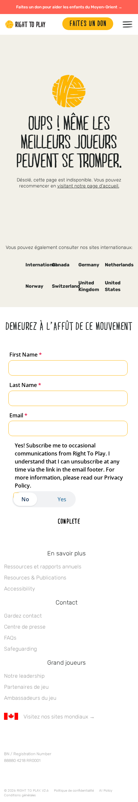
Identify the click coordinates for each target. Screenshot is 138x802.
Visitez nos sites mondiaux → (59, 716)
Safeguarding (20, 649)
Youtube (64, 736)
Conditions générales (20, 795)
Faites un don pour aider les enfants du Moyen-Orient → (69, 7)
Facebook (7, 736)
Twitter (21, 736)
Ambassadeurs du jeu (30, 698)
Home (25, 24)
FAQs (10, 638)
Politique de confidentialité (74, 791)
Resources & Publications (35, 577)
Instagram (36, 736)
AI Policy (105, 791)
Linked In (50, 736)
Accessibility (19, 588)
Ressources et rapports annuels (42, 566)
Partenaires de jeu (26, 687)
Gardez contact (23, 616)
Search (54, 24)
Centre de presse (25, 627)
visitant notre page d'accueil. (88, 186)
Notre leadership (24, 676)
